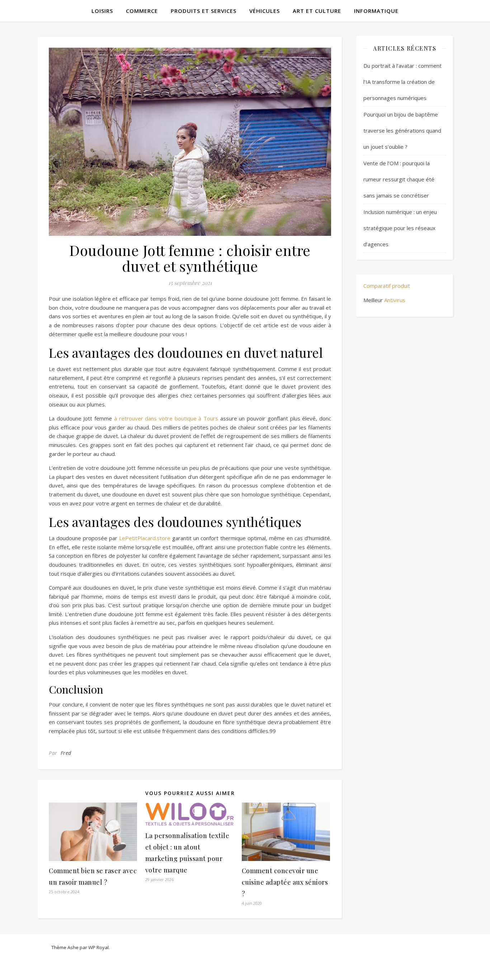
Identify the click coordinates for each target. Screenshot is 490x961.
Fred (66, 753)
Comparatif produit (386, 285)
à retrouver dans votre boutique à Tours (166, 418)
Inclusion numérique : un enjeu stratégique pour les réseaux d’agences (400, 228)
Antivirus (394, 300)
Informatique (376, 10)
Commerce (142, 10)
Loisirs (102, 10)
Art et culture (317, 10)
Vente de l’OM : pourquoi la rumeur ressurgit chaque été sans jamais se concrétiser (398, 179)
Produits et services (203, 10)
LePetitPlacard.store (144, 538)
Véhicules (264, 10)
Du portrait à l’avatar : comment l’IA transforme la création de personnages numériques (402, 81)
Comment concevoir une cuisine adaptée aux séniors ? (285, 882)
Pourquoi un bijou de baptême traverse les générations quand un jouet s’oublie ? (402, 130)
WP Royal (98, 947)
